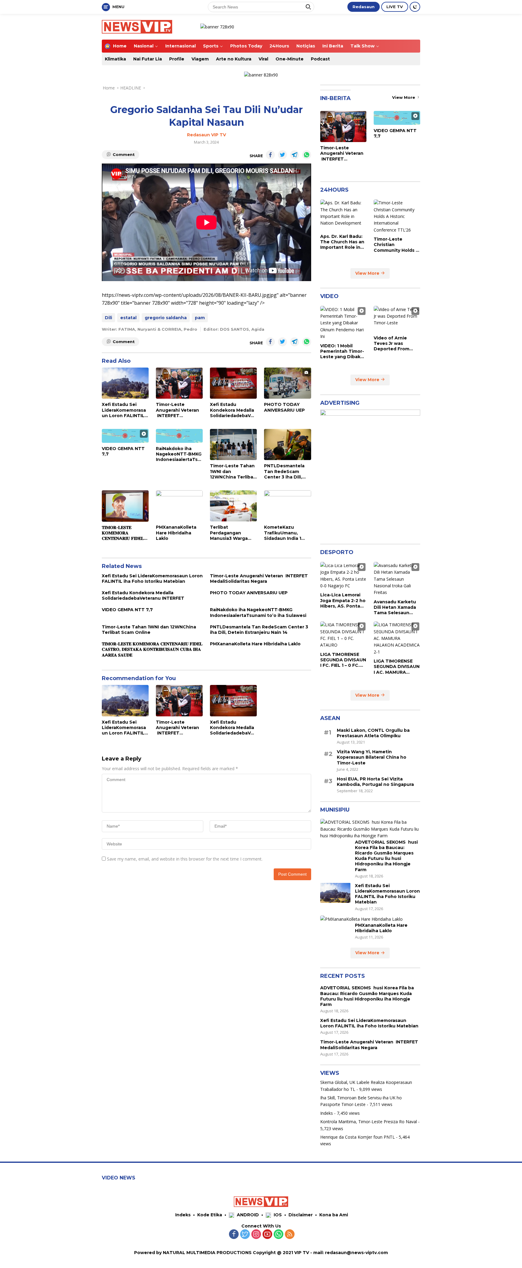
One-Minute (290, 59)
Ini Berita (332, 46)
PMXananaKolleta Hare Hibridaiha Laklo (176, 532)
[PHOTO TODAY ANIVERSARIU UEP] (287, 383)
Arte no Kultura (233, 59)
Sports (210, 46)
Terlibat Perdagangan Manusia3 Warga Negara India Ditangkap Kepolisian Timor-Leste (230, 532)
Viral (263, 59)
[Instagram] (256, 1234)
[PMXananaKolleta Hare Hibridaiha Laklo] (179, 505)
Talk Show (362, 46)
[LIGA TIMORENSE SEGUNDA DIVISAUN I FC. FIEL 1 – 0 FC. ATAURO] (343, 635)
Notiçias (305, 46)
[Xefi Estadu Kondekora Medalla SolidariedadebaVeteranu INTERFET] (233, 383)
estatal (128, 317)
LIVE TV (394, 6)
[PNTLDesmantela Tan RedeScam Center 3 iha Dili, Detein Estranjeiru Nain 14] (287, 444)
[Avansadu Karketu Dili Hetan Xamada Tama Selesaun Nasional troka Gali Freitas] (397, 579)
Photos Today (246, 46)
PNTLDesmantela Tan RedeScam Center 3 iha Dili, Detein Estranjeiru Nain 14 (285, 471)
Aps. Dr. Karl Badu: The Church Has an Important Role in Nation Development (342, 241)
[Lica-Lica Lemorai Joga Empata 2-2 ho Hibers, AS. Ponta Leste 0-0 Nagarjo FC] (343, 575)
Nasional (143, 46)
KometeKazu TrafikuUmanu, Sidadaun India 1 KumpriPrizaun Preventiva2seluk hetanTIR (284, 532)
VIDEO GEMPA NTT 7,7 (123, 451)
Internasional (180, 46)
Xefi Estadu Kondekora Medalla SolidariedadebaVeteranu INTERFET (233, 410)
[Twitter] (245, 1234)
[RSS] (290, 1234)
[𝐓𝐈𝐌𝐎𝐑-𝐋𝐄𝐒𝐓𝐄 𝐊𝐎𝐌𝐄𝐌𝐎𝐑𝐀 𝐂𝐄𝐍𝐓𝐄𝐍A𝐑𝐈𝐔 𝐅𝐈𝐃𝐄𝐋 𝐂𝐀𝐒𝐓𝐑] (125, 506)
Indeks (326, 1113)
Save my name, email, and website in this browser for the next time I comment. (185, 859)
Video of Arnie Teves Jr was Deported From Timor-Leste (391, 343)
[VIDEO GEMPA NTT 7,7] (125, 436)
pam (200, 317)
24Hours (279, 46)
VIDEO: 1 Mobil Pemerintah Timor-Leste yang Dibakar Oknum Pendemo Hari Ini (342, 351)
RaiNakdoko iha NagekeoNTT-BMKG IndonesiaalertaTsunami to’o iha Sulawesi (178, 454)
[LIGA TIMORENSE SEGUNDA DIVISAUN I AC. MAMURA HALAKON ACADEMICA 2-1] (397, 638)
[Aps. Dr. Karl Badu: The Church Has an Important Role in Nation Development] (343, 214)
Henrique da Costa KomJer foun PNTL (357, 1137)
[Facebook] (234, 1234)
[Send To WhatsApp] (306, 154)
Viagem (200, 59)
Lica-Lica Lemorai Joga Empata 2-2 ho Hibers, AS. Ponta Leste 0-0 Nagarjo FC (343, 600)
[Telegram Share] (294, 154)
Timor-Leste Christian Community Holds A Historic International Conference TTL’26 (396, 244)
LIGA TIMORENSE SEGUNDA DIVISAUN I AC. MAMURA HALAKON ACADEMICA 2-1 (397, 666)
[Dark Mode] (415, 7)
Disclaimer (300, 1215)
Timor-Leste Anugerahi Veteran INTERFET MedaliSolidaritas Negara (177, 410)
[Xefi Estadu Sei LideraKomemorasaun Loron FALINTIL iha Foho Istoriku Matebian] (125, 383)
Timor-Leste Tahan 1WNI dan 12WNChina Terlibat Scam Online (232, 471)
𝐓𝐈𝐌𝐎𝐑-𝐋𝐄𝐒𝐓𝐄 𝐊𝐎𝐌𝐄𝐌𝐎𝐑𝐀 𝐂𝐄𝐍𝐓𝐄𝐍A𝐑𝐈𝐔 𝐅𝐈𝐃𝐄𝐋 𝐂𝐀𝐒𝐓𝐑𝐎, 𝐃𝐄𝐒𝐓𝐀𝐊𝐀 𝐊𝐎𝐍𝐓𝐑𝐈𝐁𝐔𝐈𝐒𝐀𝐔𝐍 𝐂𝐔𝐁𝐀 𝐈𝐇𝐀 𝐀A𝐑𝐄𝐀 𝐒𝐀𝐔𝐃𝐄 (123, 533)
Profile (176, 59)
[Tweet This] (282, 154)
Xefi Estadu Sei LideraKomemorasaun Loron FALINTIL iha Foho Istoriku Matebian (124, 410)
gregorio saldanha (166, 317)
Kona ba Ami (333, 1215)
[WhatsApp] (278, 1234)
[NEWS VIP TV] (137, 26)
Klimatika (115, 59)
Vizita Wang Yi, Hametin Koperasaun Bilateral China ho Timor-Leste (371, 757)
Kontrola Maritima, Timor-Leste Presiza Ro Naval (368, 1121)
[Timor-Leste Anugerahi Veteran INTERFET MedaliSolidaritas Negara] (179, 383)
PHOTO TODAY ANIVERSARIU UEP (284, 407)
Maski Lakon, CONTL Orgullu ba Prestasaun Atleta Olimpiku (373, 732)
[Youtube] (267, 1234)
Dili (108, 317)
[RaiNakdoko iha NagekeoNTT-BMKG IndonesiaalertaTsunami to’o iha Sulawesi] (179, 436)
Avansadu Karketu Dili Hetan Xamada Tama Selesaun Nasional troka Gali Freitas (395, 607)
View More (404, 97)
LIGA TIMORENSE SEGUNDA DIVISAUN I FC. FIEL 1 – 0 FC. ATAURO (343, 659)
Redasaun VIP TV (206, 135)
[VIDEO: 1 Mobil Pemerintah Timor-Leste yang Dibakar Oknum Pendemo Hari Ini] (343, 323)
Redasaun (364, 6)
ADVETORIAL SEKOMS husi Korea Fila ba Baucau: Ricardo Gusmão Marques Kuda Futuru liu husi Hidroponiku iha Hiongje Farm (386, 855)
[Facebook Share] (270, 154)
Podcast (320, 59)
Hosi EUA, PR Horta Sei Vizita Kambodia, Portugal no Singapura (375, 781)
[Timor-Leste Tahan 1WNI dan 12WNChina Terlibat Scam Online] (233, 444)
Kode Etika (209, 1215)
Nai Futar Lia (147, 59)
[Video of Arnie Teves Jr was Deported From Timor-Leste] (397, 319)
